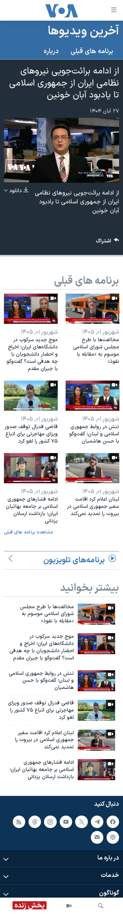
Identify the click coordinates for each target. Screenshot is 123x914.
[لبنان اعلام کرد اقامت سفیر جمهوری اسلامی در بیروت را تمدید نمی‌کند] (92, 468)
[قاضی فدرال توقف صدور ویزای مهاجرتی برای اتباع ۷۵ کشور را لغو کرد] (31, 396)
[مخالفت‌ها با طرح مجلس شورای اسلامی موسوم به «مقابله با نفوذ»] (92, 309)
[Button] (107, 242)
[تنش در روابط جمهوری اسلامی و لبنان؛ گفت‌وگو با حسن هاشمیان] (92, 396)
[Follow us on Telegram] (97, 821)
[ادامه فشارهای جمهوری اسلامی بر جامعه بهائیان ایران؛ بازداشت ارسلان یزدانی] (31, 468)
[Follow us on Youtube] (66, 821)
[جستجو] (101, 906)
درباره (51, 51)
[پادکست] (113, 837)
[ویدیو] (69, 906)
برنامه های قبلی (92, 51)
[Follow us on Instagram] (50, 821)
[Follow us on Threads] (35, 821)
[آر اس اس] (19, 821)
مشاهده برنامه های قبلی (28, 532)
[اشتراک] (97, 837)
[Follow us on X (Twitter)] (81, 821)
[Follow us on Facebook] (113, 821)
